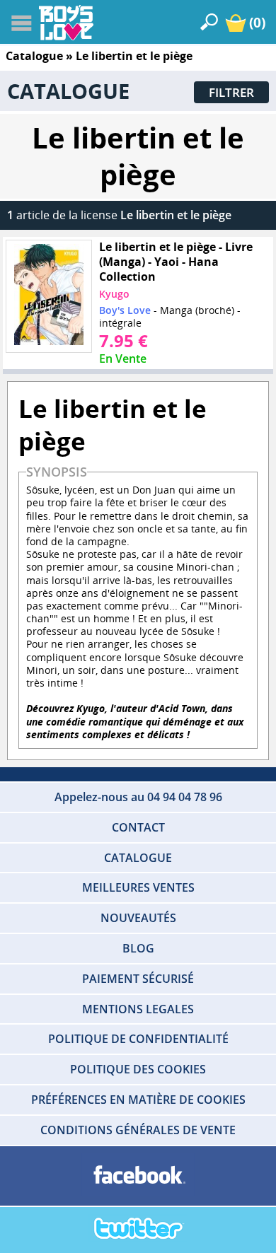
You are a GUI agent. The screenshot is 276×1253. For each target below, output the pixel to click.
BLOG (138, 948)
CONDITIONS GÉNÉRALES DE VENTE (138, 1130)
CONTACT (138, 827)
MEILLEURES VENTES (138, 887)
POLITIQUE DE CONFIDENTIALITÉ (138, 1039)
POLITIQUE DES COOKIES (138, 1069)
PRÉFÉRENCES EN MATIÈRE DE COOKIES (138, 1099)
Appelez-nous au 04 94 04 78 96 (138, 797)
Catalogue (34, 56)
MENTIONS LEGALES (138, 1009)
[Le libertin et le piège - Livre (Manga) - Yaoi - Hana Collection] (48, 296)
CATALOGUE (138, 858)
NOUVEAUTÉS (138, 918)
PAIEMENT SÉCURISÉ (138, 978)
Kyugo (114, 294)
